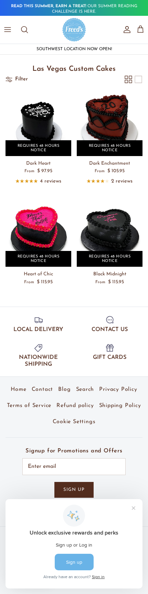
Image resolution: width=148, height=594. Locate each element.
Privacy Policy (118, 389)
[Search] (27, 29)
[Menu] (7, 29)
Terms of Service (29, 405)
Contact (42, 389)
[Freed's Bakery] (74, 29)
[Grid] (128, 79)
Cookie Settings (74, 422)
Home (18, 389)
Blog (64, 389)
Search (85, 389)
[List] (138, 79)
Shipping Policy (120, 405)
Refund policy (75, 405)
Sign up (74, 489)
